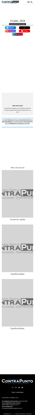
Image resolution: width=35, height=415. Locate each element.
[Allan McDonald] (17, 99)
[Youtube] (22, 387)
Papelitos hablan (17, 274)
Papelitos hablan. (17, 328)
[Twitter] (19, 387)
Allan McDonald (17, 105)
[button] (31, 2)
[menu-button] (28, 2)
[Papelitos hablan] (17, 248)
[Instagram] (16, 387)
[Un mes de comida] (17, 194)
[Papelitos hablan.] (17, 303)
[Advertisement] (17, 145)
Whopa (13, 414)
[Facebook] (13, 387)
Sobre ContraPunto (18, 392)
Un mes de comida (17, 219)
